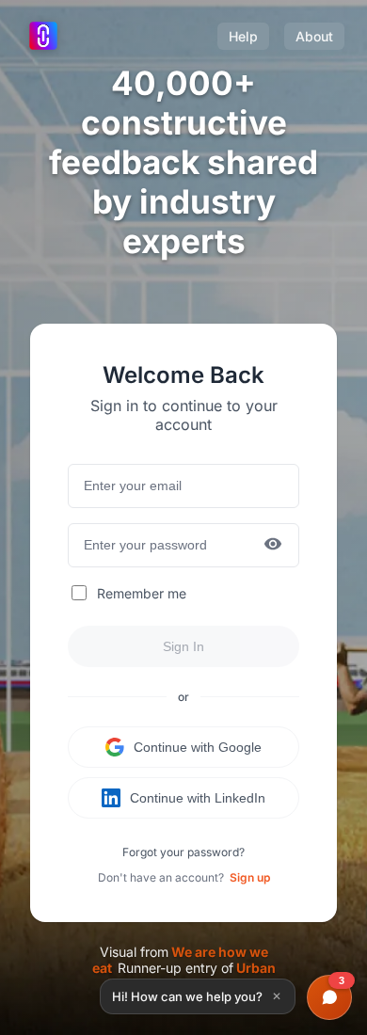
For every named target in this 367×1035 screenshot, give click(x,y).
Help (243, 36)
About (314, 36)
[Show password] (273, 545)
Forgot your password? (183, 852)
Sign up (250, 877)
